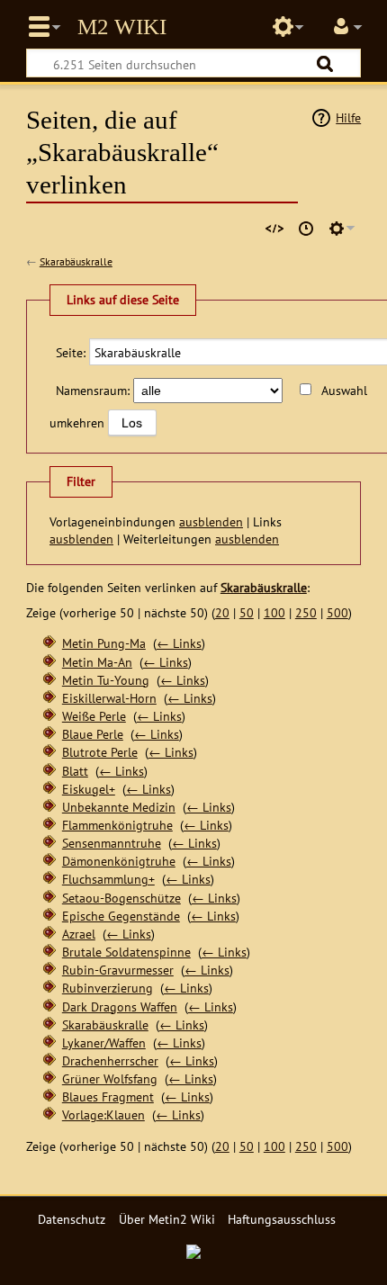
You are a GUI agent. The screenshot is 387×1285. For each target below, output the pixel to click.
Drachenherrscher (110, 1060)
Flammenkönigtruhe (117, 824)
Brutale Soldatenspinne (126, 951)
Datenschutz (71, 1218)
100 (274, 612)
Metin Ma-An (97, 661)
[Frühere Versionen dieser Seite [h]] (306, 229)
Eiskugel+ (88, 788)
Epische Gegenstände (121, 915)
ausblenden (211, 521)
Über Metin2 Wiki (167, 1218)
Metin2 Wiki (121, 27)
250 (306, 612)
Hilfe (348, 117)
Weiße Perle (94, 715)
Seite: (71, 352)
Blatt (75, 770)
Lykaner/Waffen (104, 1042)
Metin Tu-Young (105, 679)
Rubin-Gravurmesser (118, 969)
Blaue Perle (92, 733)
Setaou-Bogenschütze (121, 897)
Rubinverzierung (107, 987)
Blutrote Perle (100, 751)
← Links (179, 642)
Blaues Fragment (108, 1096)
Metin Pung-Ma (104, 642)
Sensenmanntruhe (111, 842)
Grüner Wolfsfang (110, 1078)
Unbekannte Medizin (119, 806)
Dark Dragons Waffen (119, 1006)
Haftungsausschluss (282, 1218)
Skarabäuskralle (76, 261)
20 (222, 612)
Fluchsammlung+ (108, 878)
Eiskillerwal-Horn (109, 697)
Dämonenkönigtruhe (119, 860)
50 (246, 612)
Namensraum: (93, 390)
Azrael (78, 933)
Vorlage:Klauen (103, 1114)
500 (337, 612)
